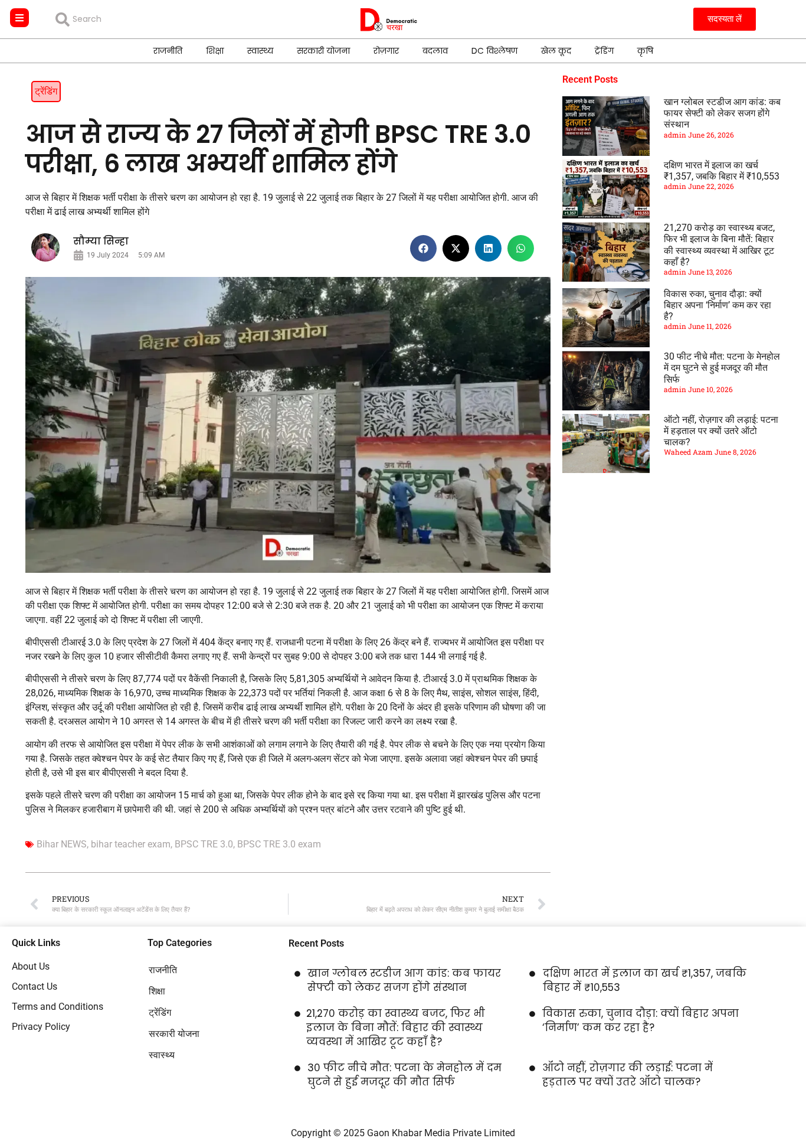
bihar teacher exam (131, 844)
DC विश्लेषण (494, 51)
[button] (423, 248)
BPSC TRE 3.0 (204, 844)
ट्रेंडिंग (604, 51)
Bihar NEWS (62, 844)
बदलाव (435, 51)
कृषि (645, 51)
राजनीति (167, 51)
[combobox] (140, 19)
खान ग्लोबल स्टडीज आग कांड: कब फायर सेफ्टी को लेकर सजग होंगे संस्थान (722, 113)
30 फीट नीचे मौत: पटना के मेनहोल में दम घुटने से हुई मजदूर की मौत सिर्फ (722, 367)
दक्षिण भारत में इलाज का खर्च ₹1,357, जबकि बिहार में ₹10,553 (721, 170)
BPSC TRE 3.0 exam (279, 844)
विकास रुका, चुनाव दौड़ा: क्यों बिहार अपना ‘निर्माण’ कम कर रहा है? (717, 305)
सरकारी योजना (323, 51)
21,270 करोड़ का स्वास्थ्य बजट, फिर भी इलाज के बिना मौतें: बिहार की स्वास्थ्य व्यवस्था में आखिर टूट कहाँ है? (719, 245)
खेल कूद (556, 51)
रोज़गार (386, 51)
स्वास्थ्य (260, 51)
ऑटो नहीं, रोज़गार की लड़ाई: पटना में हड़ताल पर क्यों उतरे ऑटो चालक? (721, 431)
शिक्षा (215, 51)
